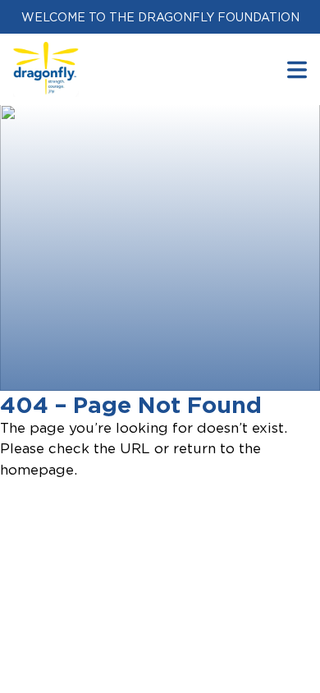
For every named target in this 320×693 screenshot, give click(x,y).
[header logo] (46, 51)
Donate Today (103, 367)
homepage (37, 469)
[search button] (297, 69)
